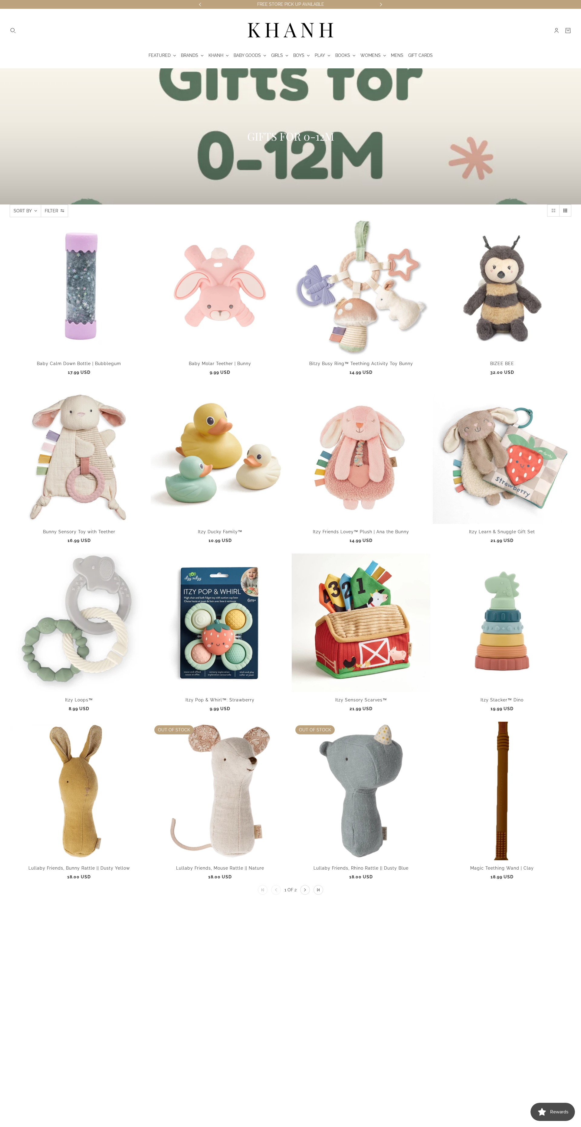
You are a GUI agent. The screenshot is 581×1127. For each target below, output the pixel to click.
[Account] (556, 30)
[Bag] (568, 30)
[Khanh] (290, 30)
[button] (553, 210)
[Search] (13, 30)
